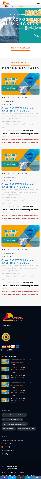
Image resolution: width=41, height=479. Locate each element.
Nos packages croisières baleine (12, 419)
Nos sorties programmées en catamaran (14, 424)
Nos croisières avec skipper (26, 429)
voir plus (13, 364)
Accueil (13, 14)
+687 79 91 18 (8, 444)
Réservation (12, 472)
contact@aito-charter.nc (11, 447)
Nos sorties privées (8, 429)
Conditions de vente (8, 475)
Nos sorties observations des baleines (14, 415)
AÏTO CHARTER (9, 450)
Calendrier (21, 472)
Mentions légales (23, 475)
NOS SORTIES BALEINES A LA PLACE (16, 98)
